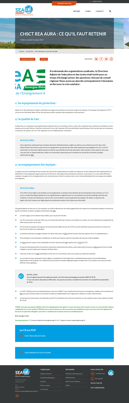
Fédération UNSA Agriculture (74, 373)
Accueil (21, 51)
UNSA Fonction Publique (73, 381)
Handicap (43, 381)
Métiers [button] (76, 11)
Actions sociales (45, 385)
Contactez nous (100, 373)
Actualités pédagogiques (47, 377)
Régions (43, 59)
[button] (110, 11)
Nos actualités (96, 383)
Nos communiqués (97, 388)
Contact (100, 11)
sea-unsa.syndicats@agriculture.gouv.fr (26, 391)
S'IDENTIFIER (97, 1)
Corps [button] (88, 11)
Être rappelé (98, 378)
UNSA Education (70, 377)
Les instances (44, 389)
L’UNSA (68, 385)
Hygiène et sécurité (27, 59)
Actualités (29, 51)
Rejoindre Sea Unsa (64, 3)
